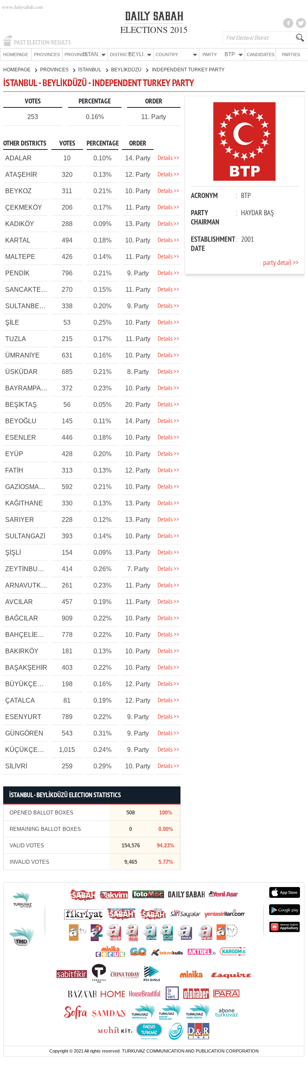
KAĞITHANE (24, 503)
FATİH (14, 470)
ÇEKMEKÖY (23, 207)
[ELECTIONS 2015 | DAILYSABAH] (154, 18)
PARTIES (291, 54)
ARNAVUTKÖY (27, 585)
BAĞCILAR (21, 618)
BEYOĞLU (20, 421)
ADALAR (18, 158)
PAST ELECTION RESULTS (42, 42)
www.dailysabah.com (22, 7)
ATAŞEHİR (21, 174)
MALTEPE (20, 256)
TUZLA (15, 338)
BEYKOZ (18, 191)
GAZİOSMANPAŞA (33, 486)
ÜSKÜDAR (21, 371)
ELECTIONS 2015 (154, 29)
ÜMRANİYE (22, 355)
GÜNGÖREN (24, 733)
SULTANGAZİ (25, 536)
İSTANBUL (90, 70)
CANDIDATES (260, 54)
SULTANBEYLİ (27, 306)
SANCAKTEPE (27, 289)
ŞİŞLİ (13, 552)
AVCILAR (19, 601)
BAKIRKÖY (21, 651)
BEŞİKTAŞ (21, 404)
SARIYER (19, 519)
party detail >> (280, 263)
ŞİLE (12, 322)
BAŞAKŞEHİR (26, 667)
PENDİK (17, 273)
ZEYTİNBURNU (28, 569)
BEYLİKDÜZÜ (127, 70)
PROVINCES (47, 54)
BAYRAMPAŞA (27, 388)
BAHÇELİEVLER (30, 634)
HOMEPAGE (15, 54)
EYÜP (14, 454)
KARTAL (17, 240)
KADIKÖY (19, 223)
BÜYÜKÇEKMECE (33, 684)
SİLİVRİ (16, 766)
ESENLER (20, 437)
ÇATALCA (20, 700)
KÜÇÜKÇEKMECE (33, 749)
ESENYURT (23, 716)
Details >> (168, 158)
